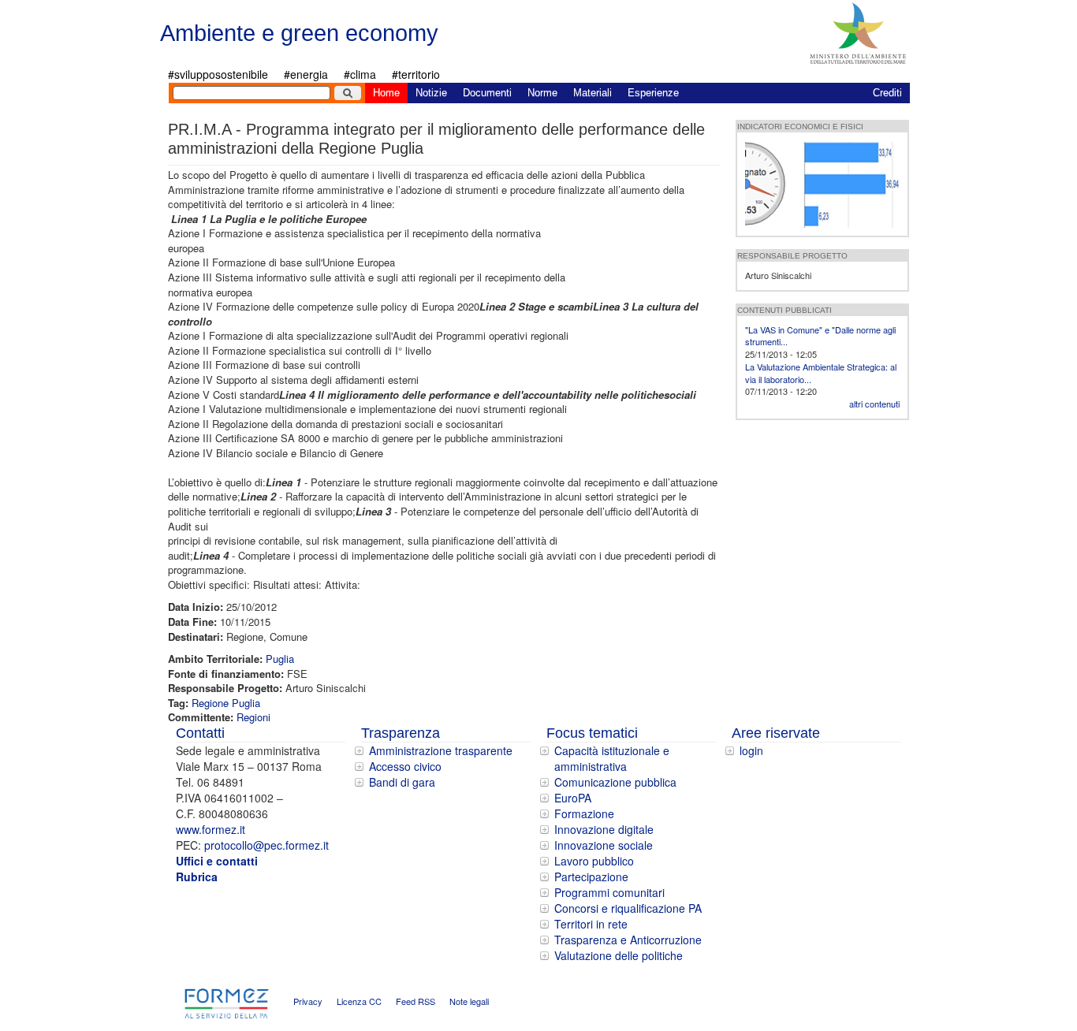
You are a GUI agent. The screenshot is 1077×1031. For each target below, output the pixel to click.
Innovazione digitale (604, 829)
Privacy (307, 1001)
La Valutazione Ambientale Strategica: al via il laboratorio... (820, 372)
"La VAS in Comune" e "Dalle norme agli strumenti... (820, 335)
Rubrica (197, 876)
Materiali (592, 93)
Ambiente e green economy (299, 33)
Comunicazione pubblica (615, 782)
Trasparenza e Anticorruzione (628, 939)
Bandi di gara (402, 782)
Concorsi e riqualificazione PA (628, 908)
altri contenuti (874, 403)
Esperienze (653, 93)
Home (386, 93)
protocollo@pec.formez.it (266, 845)
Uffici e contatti (217, 861)
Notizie (431, 93)
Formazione (584, 813)
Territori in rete (591, 924)
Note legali (469, 1001)
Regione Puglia (226, 702)
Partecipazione (591, 876)
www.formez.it (210, 829)
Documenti (487, 93)
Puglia (280, 658)
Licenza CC (359, 1001)
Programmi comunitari (609, 892)
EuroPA (572, 798)
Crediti (887, 93)
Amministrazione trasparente (440, 750)
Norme (542, 93)
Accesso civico (405, 766)
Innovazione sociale (603, 845)
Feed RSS (415, 1001)
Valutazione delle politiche (618, 955)
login (751, 750)
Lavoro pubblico (594, 861)
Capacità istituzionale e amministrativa (611, 758)
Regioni (253, 716)
